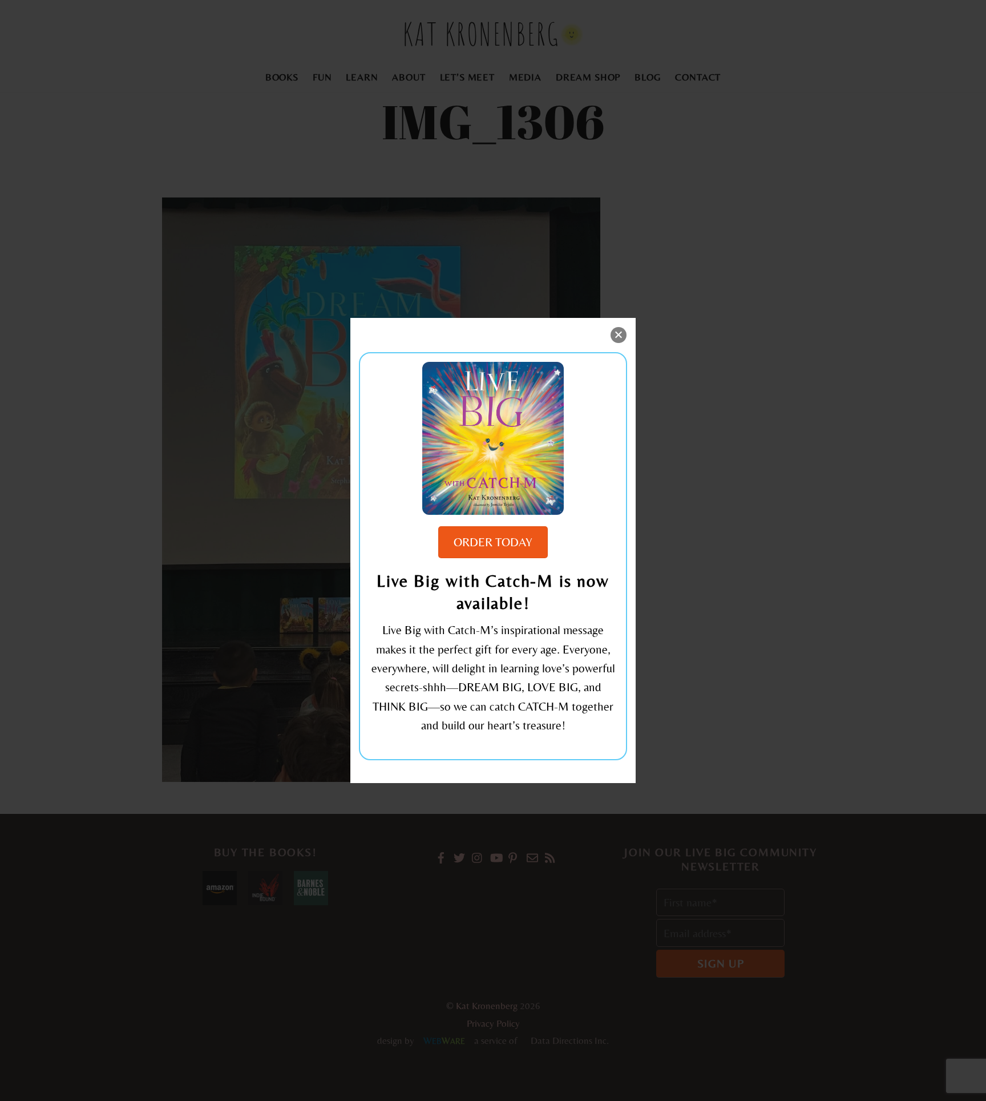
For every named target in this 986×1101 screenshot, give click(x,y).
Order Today (493, 542)
